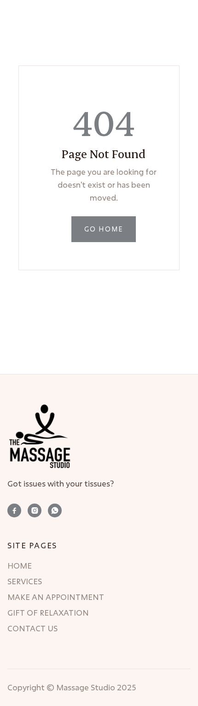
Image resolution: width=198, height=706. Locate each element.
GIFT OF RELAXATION (48, 613)
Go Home (103, 229)
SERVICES (24, 581)
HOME (19, 566)
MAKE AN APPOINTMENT (55, 597)
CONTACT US (32, 628)
